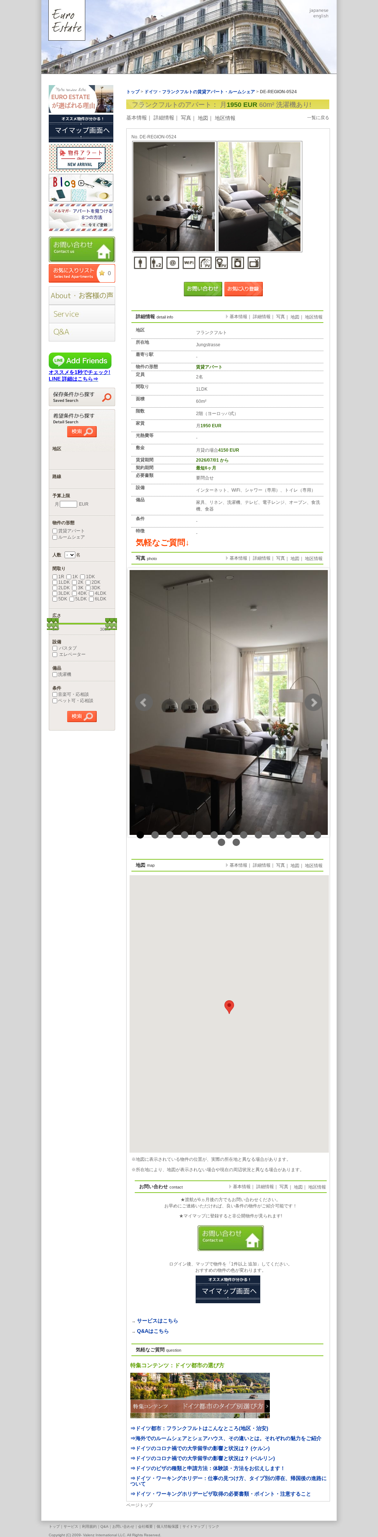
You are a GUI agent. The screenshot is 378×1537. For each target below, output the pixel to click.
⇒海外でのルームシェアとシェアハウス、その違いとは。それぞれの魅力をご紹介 (226, 1438)
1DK (90, 576)
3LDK (64, 593)
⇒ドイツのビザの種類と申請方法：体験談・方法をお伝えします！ (207, 1468)
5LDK (81, 598)
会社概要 (145, 1526)
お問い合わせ (123, 1526)
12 (302, 835)
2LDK (64, 587)
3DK (96, 587)
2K (80, 582)
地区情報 (225, 118)
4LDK (100, 593)
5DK (62, 598)
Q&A (104, 1526)
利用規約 (89, 1526)
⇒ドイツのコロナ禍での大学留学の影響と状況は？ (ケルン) (200, 1448)
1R (61, 576)
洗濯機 (64, 674)
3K (80, 587)
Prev (144, 702)
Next (313, 702)
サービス (70, 1526)
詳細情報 (164, 118)
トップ (54, 1526)
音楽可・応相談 (73, 694)
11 (288, 835)
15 (236, 842)
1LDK (64, 582)
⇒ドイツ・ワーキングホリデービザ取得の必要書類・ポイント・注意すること (220, 1494)
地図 (203, 118)
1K (75, 576)
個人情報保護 (168, 1526)
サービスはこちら (157, 1321)
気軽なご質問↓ (162, 542)
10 (273, 835)
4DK (82, 593)
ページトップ (139, 1505)
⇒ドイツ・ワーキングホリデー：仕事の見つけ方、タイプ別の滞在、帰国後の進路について (228, 1481)
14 (221, 842)
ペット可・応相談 (75, 700)
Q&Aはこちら (153, 1331)
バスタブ (67, 648)
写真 (186, 118)
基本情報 (136, 118)
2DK (96, 582)
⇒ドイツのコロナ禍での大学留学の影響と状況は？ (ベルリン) (202, 1458)
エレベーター (72, 654)
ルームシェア (71, 537)
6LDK (100, 598)
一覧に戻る (318, 117)
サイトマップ (193, 1526)
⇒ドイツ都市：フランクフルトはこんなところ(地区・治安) (199, 1428)
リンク (213, 1526)
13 (317, 835)
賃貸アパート (71, 530)
